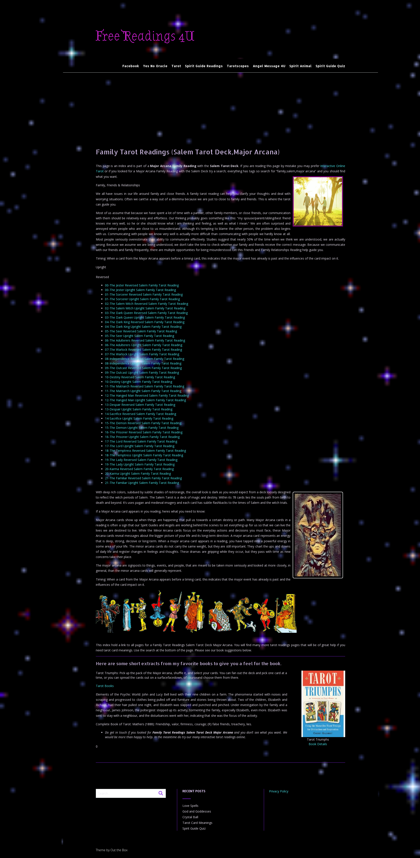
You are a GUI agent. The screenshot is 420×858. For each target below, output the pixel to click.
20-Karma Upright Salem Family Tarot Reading (138, 473)
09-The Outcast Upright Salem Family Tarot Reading (142, 372)
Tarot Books (105, 686)
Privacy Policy (278, 791)
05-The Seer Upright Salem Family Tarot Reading (139, 336)
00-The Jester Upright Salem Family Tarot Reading (140, 290)
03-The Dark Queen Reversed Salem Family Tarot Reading (146, 313)
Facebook (130, 66)
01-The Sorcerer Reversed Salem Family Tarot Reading (144, 294)
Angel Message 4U (269, 66)
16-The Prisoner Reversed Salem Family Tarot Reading (143, 432)
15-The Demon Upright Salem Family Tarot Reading (141, 428)
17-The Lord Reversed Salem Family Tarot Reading (141, 441)
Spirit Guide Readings (204, 66)
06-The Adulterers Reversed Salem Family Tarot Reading (145, 340)
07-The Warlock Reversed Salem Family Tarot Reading (143, 349)
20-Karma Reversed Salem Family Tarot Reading (139, 469)
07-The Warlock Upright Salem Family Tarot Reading (142, 354)
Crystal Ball (190, 817)
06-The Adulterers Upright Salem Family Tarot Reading (143, 345)
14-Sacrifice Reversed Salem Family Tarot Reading (140, 414)
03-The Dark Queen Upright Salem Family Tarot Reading (145, 317)
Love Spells (190, 806)
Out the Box (119, 850)
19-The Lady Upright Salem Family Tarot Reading (140, 464)
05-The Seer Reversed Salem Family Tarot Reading (141, 331)
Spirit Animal (300, 66)
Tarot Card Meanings (197, 823)
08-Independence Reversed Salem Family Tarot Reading (144, 359)
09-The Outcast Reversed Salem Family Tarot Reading (143, 368)
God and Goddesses (196, 811)
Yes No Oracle (155, 66)
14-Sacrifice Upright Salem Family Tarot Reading (139, 418)
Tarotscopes (238, 66)
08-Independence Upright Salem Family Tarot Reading (143, 363)
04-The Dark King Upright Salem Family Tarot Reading (143, 326)
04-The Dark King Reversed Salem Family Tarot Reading (144, 322)
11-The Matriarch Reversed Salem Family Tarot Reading (144, 386)
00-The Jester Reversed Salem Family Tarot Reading (142, 285)
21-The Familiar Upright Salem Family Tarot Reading (142, 483)
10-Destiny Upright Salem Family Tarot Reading (138, 382)
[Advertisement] (220, 105)
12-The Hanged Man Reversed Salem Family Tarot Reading (147, 395)
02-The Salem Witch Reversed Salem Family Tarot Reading (146, 304)
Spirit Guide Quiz (330, 66)
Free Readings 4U (145, 36)
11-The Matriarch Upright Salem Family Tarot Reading (143, 391)
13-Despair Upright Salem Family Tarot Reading (138, 409)
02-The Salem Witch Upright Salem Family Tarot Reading (145, 308)
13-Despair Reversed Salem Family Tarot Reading (140, 405)
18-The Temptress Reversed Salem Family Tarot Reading (145, 450)
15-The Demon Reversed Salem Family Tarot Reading (143, 423)
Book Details (318, 744)
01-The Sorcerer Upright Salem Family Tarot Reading (142, 299)
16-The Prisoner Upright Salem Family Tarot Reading (142, 437)
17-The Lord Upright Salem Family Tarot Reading (139, 446)
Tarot (176, 66)
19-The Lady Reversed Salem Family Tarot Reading (141, 460)
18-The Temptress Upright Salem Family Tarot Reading (144, 455)
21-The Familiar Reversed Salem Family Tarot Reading (143, 478)
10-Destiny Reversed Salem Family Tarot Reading (140, 377)
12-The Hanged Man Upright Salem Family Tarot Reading (145, 400)
